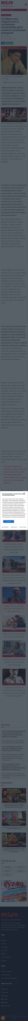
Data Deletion (5, 527)
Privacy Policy (22, 527)
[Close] (24, 494)
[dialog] (14, 510)
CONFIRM (8, 521)
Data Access (14, 527)
